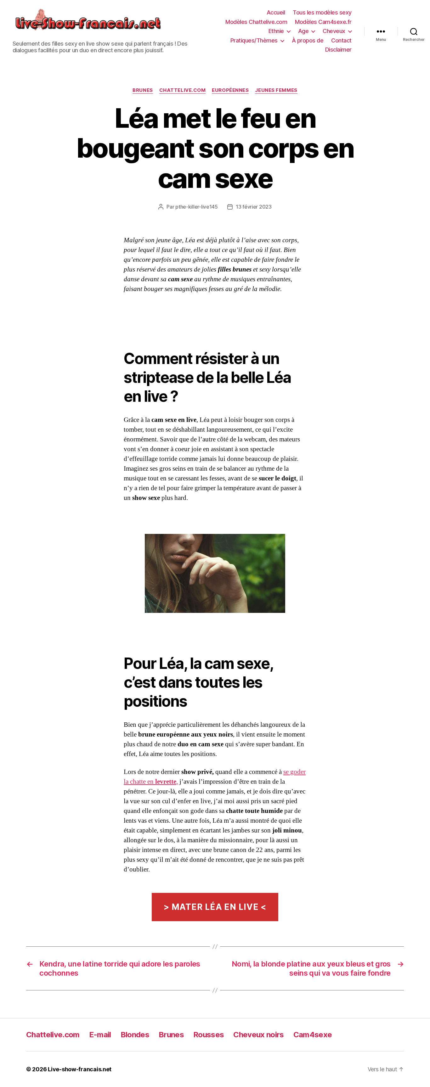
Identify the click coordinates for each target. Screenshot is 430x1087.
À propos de (308, 40)
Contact (341, 40)
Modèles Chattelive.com (256, 22)
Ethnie (276, 31)
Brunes (143, 90)
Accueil (276, 12)
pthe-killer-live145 (196, 207)
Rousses (208, 1034)
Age (303, 31)
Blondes (135, 1034)
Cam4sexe (312, 1034)
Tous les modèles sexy (322, 12)
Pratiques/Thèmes (254, 40)
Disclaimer (338, 49)
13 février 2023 (254, 207)
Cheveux (334, 31)
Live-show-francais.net (79, 1069)
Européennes (230, 90)
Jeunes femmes (276, 90)
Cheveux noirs (258, 1034)
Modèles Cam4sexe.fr (323, 22)
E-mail (100, 1034)
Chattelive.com (182, 90)
